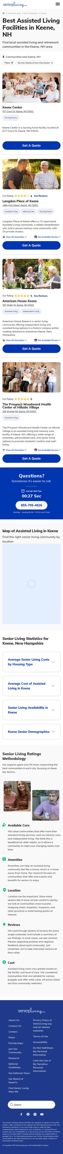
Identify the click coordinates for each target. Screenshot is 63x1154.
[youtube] (41, 1114)
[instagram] (35, 1114)
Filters (7, 63)
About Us (14, 1020)
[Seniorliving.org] (15, 4)
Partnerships (16, 1043)
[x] (28, 1114)
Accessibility (40, 1042)
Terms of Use (40, 1036)
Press (12, 1037)
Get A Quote (31, 145)
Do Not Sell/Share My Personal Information (43, 1051)
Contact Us (15, 1025)
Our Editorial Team (19, 1073)
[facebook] (21, 1114)
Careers (13, 1031)
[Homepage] (3, 13)
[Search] (11, 1104)
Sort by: (34, 63)
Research (14, 1058)
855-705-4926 (31, 505)
